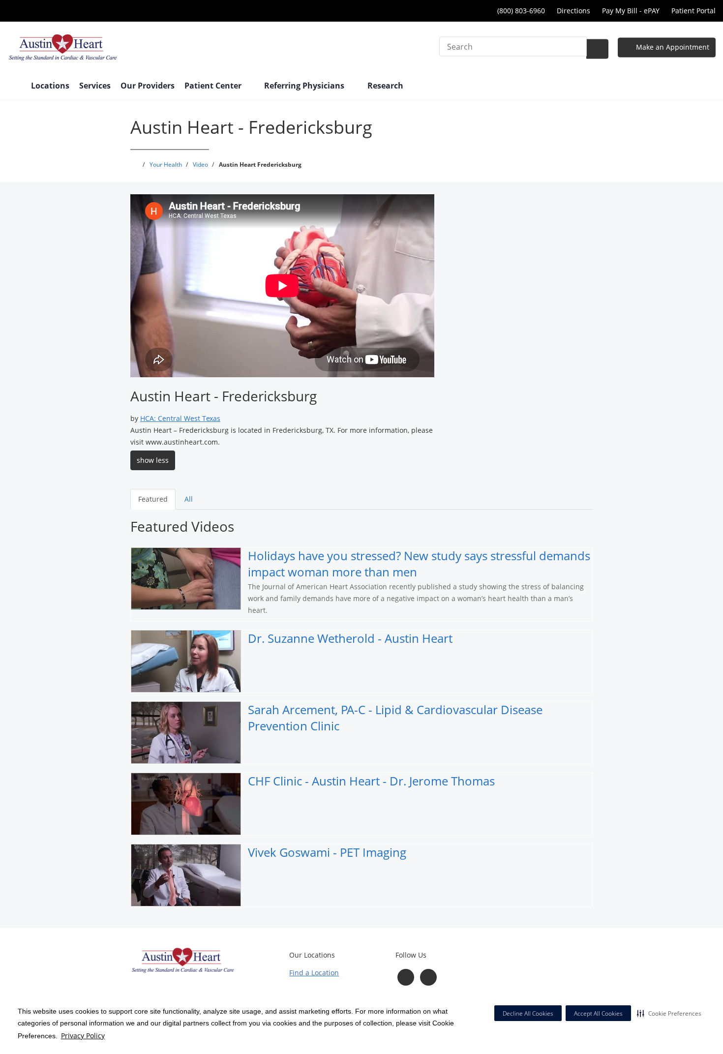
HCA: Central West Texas (180, 418)
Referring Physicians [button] (305, 85)
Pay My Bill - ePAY (631, 10)
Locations (50, 85)
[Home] (14, 86)
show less (153, 460)
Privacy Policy (83, 1035)
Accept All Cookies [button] (598, 1013)
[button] (669, 1013)
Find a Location (314, 972)
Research (385, 85)
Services (95, 85)
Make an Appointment (671, 47)
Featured (153, 499)
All (188, 499)
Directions (573, 10)
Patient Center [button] (213, 85)
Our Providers (147, 85)
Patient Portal (693, 10)
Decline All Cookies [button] (528, 1013)
